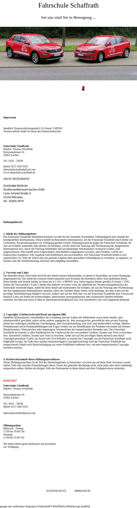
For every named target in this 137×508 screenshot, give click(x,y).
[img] (68, 53)
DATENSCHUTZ (56, 490)
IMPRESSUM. (83, 490)
